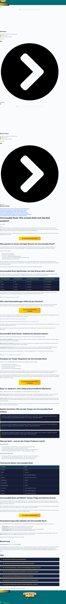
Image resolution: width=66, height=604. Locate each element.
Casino (1, 226)
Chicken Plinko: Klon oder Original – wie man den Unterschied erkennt (15, 214)
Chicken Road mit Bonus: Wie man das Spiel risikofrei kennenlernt (14, 208)
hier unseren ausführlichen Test (33, 321)
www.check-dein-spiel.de (30, 534)
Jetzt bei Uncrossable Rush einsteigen (29, 310)
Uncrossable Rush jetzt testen (29, 238)
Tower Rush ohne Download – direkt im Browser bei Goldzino (13, 210)
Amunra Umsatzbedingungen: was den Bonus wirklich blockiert (14, 212)
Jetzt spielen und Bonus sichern (30, 515)
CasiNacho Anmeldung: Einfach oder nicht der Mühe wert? (13, 211)
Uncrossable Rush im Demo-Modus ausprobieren (29, 382)
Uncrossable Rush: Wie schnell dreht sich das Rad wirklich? (13, 215)
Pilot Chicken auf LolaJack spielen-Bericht (17, 318)
